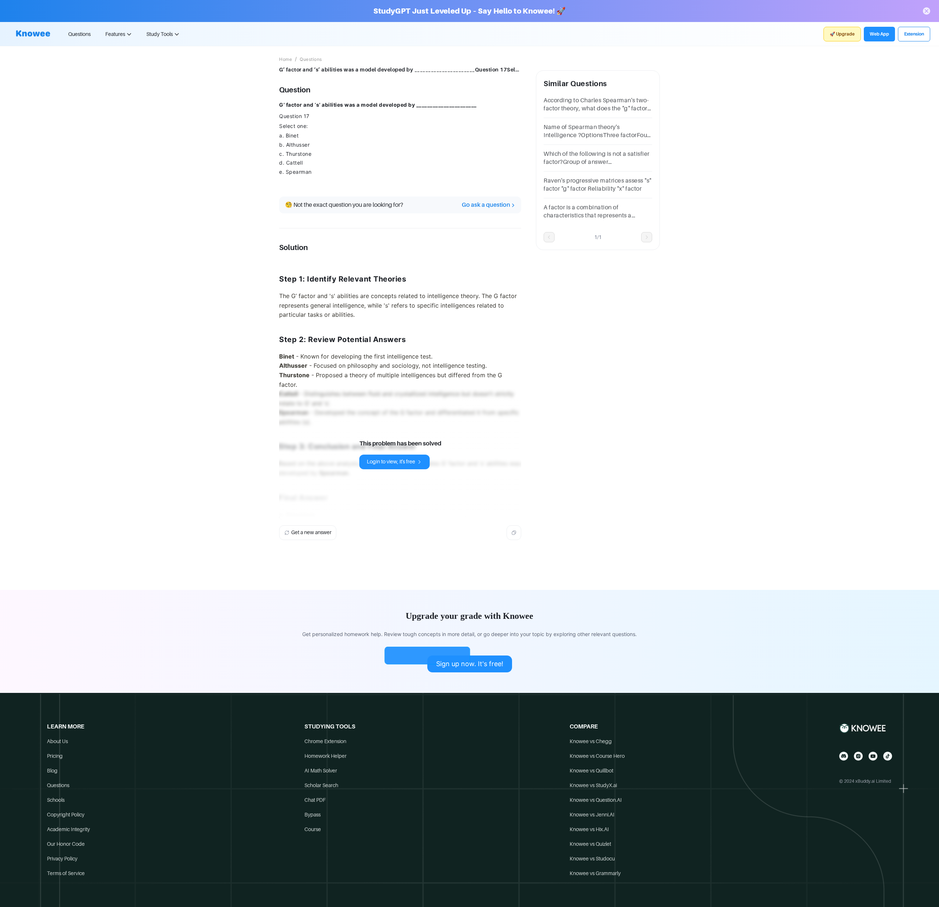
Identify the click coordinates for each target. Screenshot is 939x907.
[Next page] (646, 237)
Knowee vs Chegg (591, 741)
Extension (914, 34)
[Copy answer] (514, 532)
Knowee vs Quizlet (590, 844)
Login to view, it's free (391, 461)
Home (285, 59)
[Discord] (843, 756)
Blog (52, 771)
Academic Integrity (68, 829)
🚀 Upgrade (842, 34)
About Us (57, 741)
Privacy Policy (62, 859)
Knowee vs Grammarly (595, 873)
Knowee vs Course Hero (597, 756)
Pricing (55, 756)
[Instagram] (858, 756)
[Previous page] (549, 237)
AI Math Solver (320, 771)
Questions (79, 34)
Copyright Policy (65, 815)
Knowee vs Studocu (592, 859)
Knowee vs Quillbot (591, 771)
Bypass (312, 815)
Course (312, 829)
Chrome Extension (325, 741)
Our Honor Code (66, 844)
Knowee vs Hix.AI (589, 829)
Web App (879, 34)
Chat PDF (315, 800)
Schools (56, 800)
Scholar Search (321, 785)
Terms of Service (66, 873)
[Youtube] (873, 756)
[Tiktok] (887, 756)
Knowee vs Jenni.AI (592, 815)
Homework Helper (325, 756)
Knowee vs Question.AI (596, 800)
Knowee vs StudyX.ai (593, 785)
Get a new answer (311, 532)
